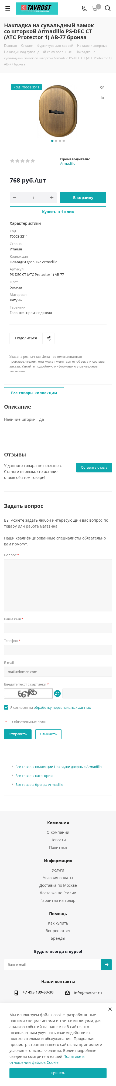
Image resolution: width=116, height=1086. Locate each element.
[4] (27, 161)
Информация (58, 860)
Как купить (58, 923)
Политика (58, 847)
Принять (58, 1072)
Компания (58, 822)
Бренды (58, 938)
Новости (58, 839)
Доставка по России (58, 892)
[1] (12, 161)
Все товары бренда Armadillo (39, 784)
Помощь (58, 913)
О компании (58, 832)
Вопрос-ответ (58, 930)
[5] (33, 161)
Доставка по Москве (58, 885)
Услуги (58, 870)
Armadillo (68, 163)
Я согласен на (50, 707)
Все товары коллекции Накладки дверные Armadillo (58, 766)
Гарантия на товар (58, 900)
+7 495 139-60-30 (38, 992)
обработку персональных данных (62, 707)
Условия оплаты (58, 877)
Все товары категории (34, 775)
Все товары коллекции (34, 392)
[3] (22, 161)
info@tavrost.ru (88, 993)
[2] (17, 161)
